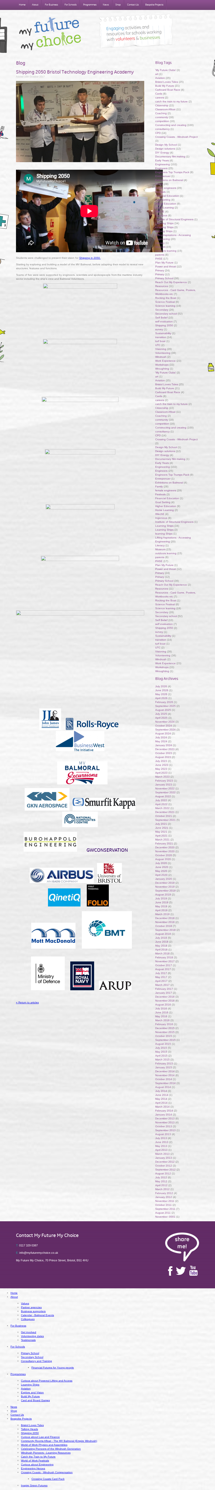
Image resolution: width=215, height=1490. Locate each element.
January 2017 (163, 992)
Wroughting (162, 368)
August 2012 (163, 1173)
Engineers (161, 168)
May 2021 (161, 831)
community (161, 117)
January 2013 (163, 1157)
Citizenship (161, 105)
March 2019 (162, 914)
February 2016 (164, 1024)
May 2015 (161, 1051)
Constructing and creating (170, 125)
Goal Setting (162, 199)
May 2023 (161, 768)
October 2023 (163, 753)
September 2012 (165, 1169)
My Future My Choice (50, 33)
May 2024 (161, 741)
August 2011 (163, 1212)
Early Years (162, 160)
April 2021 (161, 835)
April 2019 (161, 910)
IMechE (159, 211)
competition (162, 121)
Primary (159, 270)
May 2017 (161, 977)
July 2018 (161, 937)
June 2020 (161, 867)
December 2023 (165, 749)
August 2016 (163, 1004)
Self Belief (161, 317)
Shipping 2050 (164, 325)
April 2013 (161, 1149)
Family (159, 184)
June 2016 (161, 1012)
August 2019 (163, 894)
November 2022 (165, 788)
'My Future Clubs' (165, 70)
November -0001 (165, 1216)
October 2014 (163, 1079)
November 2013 (165, 1122)
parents (159, 254)
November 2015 (165, 1032)
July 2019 (161, 898)
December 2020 (165, 847)
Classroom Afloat (165, 109)
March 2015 (162, 1059)
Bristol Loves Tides (166, 81)
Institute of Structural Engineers (174, 219)
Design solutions (165, 148)
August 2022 (163, 796)
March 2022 (162, 808)
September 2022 (165, 792)
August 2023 (163, 757)
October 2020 (163, 855)
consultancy (162, 129)
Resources (161, 286)
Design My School (166, 144)
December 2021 (165, 812)
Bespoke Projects (154, 4)
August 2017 (163, 969)
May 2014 (161, 1098)
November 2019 (165, 886)
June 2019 (161, 902)
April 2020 (161, 874)
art (156, 74)
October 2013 (163, 1126)
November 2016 (165, 1000)
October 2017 (163, 965)
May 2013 (161, 1146)
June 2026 (161, 690)
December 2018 (165, 918)
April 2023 (161, 772)
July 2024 (161, 737)
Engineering (162, 164)
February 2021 (164, 843)
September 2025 (165, 706)
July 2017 (161, 973)
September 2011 (165, 1208)
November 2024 (165, 721)
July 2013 (161, 1138)
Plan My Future (164, 262)
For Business (51, 4)
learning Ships (164, 231)
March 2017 (162, 984)
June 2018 (161, 941)
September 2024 (165, 729)
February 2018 (164, 957)
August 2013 (163, 1134)
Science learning (165, 305)
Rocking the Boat (165, 297)
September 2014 (165, 1083)
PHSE (159, 258)
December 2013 (165, 1118)
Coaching (161, 113)
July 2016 (161, 1008)
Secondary (161, 309)
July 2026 (161, 686)
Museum (160, 246)
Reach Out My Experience (171, 282)
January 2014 (163, 1114)
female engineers (165, 187)
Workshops (162, 364)
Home (22, 4)
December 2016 (165, 996)
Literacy (160, 242)
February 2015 (164, 1063)
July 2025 (161, 713)
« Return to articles (27, 1002)
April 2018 (161, 949)
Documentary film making (170, 156)
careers (159, 97)
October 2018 (163, 926)
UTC (157, 345)
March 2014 (162, 1106)
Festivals (160, 191)
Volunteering (162, 352)
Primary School (164, 278)
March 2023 (162, 776)
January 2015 (163, 1067)
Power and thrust (165, 266)
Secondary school (166, 313)
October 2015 (163, 1036)
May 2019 (161, 906)
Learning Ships (164, 223)
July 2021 (161, 823)
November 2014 (165, 1075)
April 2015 (161, 1055)
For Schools (70, 4)
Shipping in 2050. (90, 257)
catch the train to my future (172, 101)
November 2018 (165, 922)
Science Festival (165, 301)
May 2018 (161, 945)
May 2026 (161, 694)
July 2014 (161, 1091)
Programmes (89, 4)
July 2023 (161, 761)
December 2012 (165, 1161)
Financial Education (167, 195)
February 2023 (164, 780)
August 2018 (163, 933)
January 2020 (163, 878)
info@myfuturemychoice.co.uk (37, 1252)
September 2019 (165, 890)
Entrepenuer (162, 176)
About (35, 4)
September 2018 (165, 929)
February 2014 (164, 1110)
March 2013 (162, 1153)
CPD (158, 132)
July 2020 (161, 863)
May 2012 (161, 1181)
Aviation (160, 77)
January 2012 (163, 1197)
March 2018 (162, 953)
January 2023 (163, 784)
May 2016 (161, 1016)
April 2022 (161, 804)
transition (160, 337)
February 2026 (164, 702)
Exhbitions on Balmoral (169, 180)
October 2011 (163, 1204)
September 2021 (165, 819)
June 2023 (161, 764)
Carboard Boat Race (168, 89)
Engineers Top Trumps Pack (172, 172)
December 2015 (165, 1028)
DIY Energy (162, 152)
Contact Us (133, 4)
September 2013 (165, 1130)
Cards (158, 93)
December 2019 (165, 882)
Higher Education (165, 203)
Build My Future (164, 85)
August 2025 (163, 709)
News (106, 4)
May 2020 (161, 871)
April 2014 (161, 1102)
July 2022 (161, 800)
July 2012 (161, 1177)
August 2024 (163, 733)
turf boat (160, 341)
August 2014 (163, 1087)
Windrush (160, 356)
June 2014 (161, 1094)
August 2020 (163, 859)
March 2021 (162, 839)
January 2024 (163, 745)
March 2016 (162, 1020)
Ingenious (161, 215)
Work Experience (165, 360)
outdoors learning (165, 250)
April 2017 (161, 981)
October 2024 (163, 725)
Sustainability (163, 333)
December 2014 (165, 1071)
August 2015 (163, 1043)
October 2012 (163, 1165)
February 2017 (164, 988)
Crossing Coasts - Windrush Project (176, 136)
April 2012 (161, 1185)
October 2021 (163, 816)
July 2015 (161, 1047)
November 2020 (165, 851)
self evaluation (164, 321)
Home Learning (165, 207)
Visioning (160, 349)
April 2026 (161, 698)
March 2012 (162, 1189)
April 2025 (161, 717)
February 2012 (164, 1193)
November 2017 (165, 961)
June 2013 (161, 1142)
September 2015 (165, 1039)
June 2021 (161, 827)
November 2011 (164, 1201)
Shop (118, 4)
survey (159, 329)
